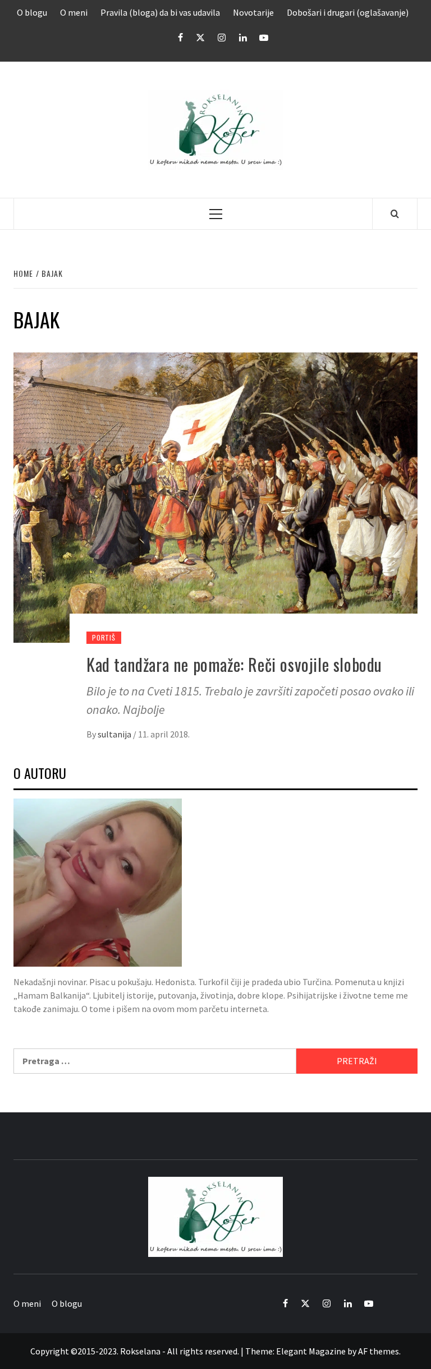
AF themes (378, 1351)
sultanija (115, 734)
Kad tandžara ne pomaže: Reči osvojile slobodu (234, 664)
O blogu (32, 12)
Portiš (104, 637)
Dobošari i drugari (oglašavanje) (348, 12)
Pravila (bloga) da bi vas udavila (160, 12)
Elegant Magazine (311, 1351)
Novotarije (253, 12)
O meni (74, 12)
